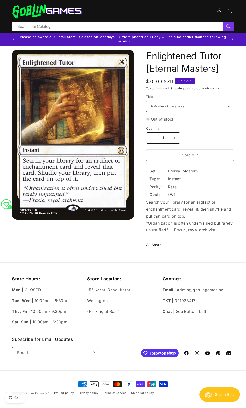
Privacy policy (88, 393)
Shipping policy (142, 393)
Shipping (177, 88)
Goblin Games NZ (37, 393)
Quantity (152, 128)
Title (149, 97)
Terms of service (114, 393)
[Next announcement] (232, 39)
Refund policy (64, 393)
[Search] (228, 26)
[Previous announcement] (13, 39)
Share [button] (156, 245)
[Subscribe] (93, 352)
